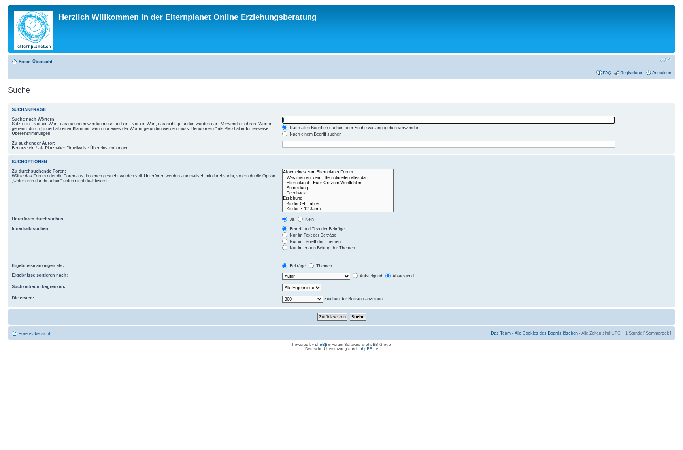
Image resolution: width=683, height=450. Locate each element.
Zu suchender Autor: (33, 143)
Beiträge (297, 266)
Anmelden (661, 72)
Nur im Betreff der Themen (315, 241)
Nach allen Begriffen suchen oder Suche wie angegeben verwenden (354, 127)
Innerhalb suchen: (31, 228)
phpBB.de (369, 348)
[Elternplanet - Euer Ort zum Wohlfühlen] (338, 182)
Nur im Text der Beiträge (312, 235)
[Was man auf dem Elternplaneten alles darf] (338, 177)
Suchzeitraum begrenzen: (39, 286)
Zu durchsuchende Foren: (39, 171)
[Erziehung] (338, 198)
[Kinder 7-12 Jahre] (338, 208)
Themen (323, 266)
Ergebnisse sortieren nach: (40, 275)
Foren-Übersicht (36, 61)
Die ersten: (23, 298)
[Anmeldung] (338, 187)
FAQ (607, 72)
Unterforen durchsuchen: (38, 219)
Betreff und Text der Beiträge (317, 228)
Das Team (501, 333)
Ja (291, 219)
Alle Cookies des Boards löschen (546, 333)
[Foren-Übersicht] (34, 29)
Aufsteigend (370, 275)
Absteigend (403, 275)
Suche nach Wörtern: (34, 119)
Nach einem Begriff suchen (315, 134)
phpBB (321, 344)
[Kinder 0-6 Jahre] (338, 203)
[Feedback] (338, 193)
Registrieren (631, 72)
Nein (309, 219)
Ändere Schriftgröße (665, 60)
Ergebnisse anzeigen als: (38, 265)
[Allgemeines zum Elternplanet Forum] (338, 172)
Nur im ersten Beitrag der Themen (322, 247)
